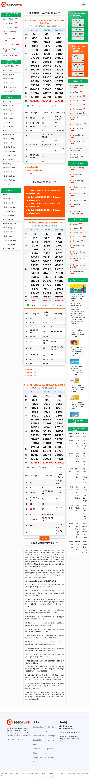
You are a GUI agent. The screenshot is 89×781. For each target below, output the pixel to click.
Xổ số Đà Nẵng (8, 215)
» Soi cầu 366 (30, 375)
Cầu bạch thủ (38, 727)
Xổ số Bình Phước (9, 168)
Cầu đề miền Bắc (49, 729)
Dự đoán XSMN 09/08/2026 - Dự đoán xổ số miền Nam (77, 405)
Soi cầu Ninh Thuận (10, 49)
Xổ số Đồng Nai (8, 135)
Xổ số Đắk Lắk (8, 203)
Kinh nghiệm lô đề (53, 776)
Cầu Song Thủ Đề (79, 194)
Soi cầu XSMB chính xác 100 (76, 156)
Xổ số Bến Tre (8, 122)
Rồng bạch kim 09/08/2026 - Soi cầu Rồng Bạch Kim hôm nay (76, 351)
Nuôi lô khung (78, 181)
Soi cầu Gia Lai (8, 56)
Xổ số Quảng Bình (9, 87)
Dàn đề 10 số (77, 200)
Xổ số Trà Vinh (8, 159)
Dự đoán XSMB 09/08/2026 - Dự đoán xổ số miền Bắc (77, 298)
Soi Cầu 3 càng (78, 168)
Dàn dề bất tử (78, 174)
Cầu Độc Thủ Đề (79, 187)
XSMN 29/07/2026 (50, 226)
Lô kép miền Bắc (49, 759)
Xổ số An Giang (8, 70)
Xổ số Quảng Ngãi (9, 240)
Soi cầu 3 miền (78, 128)
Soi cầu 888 (77, 109)
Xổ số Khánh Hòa (9, 211)
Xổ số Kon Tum (8, 248)
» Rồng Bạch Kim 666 (33, 170)
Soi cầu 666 (77, 113)
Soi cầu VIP (77, 96)
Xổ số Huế (6, 195)
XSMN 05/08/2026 (54, 26)
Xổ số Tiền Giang (9, 180)
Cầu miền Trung (36, 751)
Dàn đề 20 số (77, 205)
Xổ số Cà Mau (8, 118)
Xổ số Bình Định (8, 83)
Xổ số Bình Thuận (9, 79)
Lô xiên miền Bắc (37, 759)
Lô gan (75, 224)
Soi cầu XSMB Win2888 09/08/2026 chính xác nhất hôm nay (76, 370)
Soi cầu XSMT (8, 23)
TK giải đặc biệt (78, 245)
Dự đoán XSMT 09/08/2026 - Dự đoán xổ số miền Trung (77, 388)
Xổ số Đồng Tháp (9, 110)
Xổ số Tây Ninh (8, 74)
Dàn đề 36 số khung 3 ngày (76, 212)
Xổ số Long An (8, 163)
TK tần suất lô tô (79, 272)
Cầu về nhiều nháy (38, 742)
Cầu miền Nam (49, 740)
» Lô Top (28, 173)
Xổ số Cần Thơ (8, 106)
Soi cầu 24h (77, 101)
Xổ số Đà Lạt (7, 184)
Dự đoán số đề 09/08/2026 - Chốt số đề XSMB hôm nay (77, 333)
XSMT (16, 773)
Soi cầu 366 (77, 105)
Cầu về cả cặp (49, 736)
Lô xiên (75, 228)
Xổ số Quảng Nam (9, 207)
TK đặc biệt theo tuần (77, 253)
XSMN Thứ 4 (40, 26)
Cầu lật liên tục (38, 736)
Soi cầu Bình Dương (10, 38)
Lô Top (75, 92)
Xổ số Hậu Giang (9, 172)
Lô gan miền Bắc (49, 751)
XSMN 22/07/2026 (50, 388)
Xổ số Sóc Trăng (9, 130)
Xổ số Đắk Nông (9, 244)
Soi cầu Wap (77, 124)
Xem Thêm (44, 538)
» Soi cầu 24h (30, 372)
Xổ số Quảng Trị (9, 91)
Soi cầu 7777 (78, 118)
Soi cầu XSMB (8, 19)
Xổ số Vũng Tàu (8, 101)
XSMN (31, 26)
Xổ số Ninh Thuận (9, 232)
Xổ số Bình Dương (9, 155)
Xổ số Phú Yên (8, 199)
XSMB (10, 773)
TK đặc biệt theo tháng (77, 260)
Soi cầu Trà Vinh (9, 45)
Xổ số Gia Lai (7, 236)
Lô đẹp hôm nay (78, 135)
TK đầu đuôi (77, 237)
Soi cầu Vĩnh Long (9, 32)
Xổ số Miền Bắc (8, 66)
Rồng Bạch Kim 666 (77, 87)
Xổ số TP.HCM (8, 114)
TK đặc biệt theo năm (77, 266)
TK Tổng (76, 241)
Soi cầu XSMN (8, 27)
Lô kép (75, 233)
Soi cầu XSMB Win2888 (76, 149)
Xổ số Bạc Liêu (8, 126)
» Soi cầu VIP (30, 369)
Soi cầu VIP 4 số (79, 142)
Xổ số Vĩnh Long (9, 151)
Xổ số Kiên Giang (9, 176)
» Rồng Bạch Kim (31, 167)
